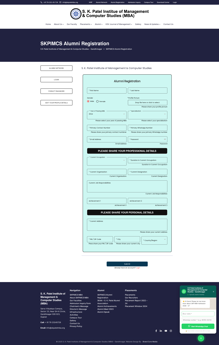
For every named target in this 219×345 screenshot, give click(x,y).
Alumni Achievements (107, 306)
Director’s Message (78, 309)
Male (92, 101)
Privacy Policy (76, 326)
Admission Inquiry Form (80, 303)
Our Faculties (76, 300)
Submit (127, 264)
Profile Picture (133, 98)
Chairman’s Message (79, 306)
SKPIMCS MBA (76, 295)
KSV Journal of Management (118, 24)
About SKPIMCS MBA (79, 297)
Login (175, 2)
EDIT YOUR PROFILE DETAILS (56, 103)
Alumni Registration (117, 2)
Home (48, 24)
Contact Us (168, 24)
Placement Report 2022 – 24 (136, 301)
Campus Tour (148, 2)
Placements (85, 24)
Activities (74, 315)
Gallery (138, 24)
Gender (90, 98)
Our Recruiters (131, 297)
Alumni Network (101, 2)
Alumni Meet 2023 (105, 309)
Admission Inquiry (134, 2)
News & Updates (151, 24)
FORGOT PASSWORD (56, 91)
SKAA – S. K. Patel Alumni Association (108, 301)
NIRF (90, 2)
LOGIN (56, 80)
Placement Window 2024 (136, 306)
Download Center (163, 2)
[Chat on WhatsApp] (201, 338)
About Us (58, 24)
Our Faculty (72, 24)
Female (102, 101)
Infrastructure (76, 312)
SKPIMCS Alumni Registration (104, 296)
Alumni (98, 24)
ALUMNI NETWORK (56, 68)
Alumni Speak (103, 312)
